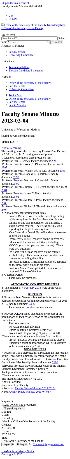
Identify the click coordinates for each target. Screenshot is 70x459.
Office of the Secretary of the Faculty (30, 82)
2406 (55, 362)
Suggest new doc (54, 444)
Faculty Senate (17, 51)
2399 (16, 177)
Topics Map (15, 95)
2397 (4, 167)
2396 (54, 160)
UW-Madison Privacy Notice (17, 451)
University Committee (21, 54)
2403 (4, 203)
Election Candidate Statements (26, 70)
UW (11, 15)
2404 (4, 209)
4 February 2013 (31, 287)
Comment (38, 444)
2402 (16, 196)
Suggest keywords (14, 408)
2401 (4, 190)
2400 (16, 183)
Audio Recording (11, 147)
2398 (62, 170)
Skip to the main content (15, 3)
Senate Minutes (17, 105)
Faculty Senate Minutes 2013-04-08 (28, 391)
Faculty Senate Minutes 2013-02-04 (35, 388)
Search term (8, 34)
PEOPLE (14, 18)
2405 (32, 303)
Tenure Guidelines (19, 67)
